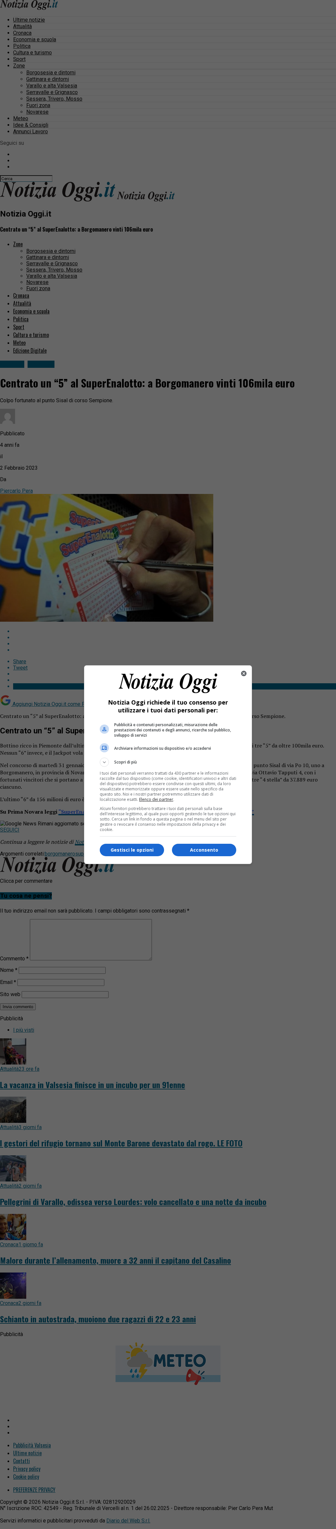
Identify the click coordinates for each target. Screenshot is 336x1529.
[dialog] (168, 764)
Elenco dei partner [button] (156, 799)
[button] (168, 762)
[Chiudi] (243, 673)
